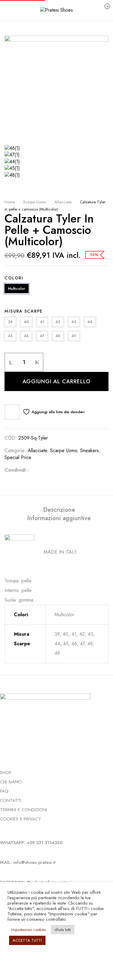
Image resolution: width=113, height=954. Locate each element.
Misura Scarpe (24, 311)
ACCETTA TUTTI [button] (27, 940)
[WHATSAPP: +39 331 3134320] (1, 832)
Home (10, 202)
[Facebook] (36, 470)
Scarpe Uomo (34, 202)
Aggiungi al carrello (57, 381)
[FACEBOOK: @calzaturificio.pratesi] (1, 872)
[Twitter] (46, 470)
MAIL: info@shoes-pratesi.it (27, 862)
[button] (100, 9)
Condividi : (17, 470)
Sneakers (89, 450)
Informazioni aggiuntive (59, 518)
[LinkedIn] (56, 470)
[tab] (58, 510)
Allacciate (63, 202)
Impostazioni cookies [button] (28, 929)
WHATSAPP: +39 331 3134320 (31, 842)
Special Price (18, 457)
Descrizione (59, 510)
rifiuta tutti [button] (63, 929)
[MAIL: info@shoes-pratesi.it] (1, 852)
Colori (14, 278)
